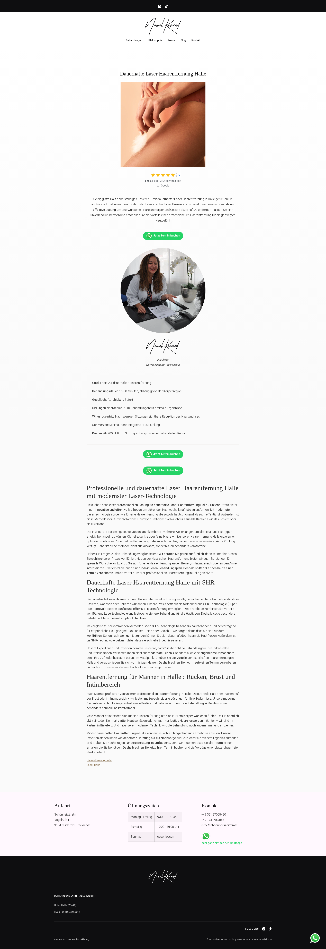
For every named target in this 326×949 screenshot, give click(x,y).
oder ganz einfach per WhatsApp (222, 843)
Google (165, 186)
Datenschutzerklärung (78, 939)
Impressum (59, 939)
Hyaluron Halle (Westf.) (67, 912)
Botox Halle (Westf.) (65, 905)
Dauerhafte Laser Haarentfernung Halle (163, 74)
